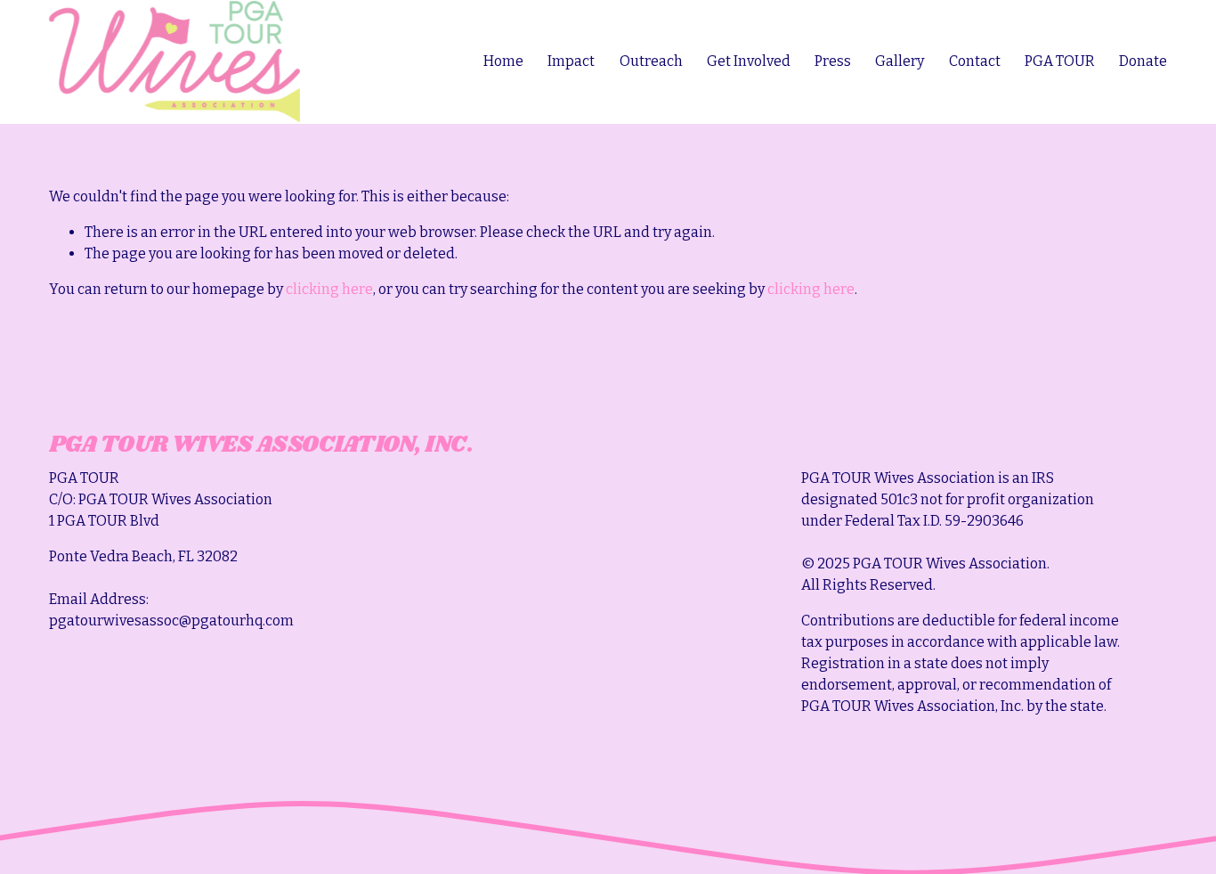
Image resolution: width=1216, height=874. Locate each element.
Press (833, 61)
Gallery (899, 61)
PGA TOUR (1060, 61)
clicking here (329, 289)
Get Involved (748, 61)
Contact (975, 61)
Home (503, 61)
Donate (1143, 61)
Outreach (651, 61)
